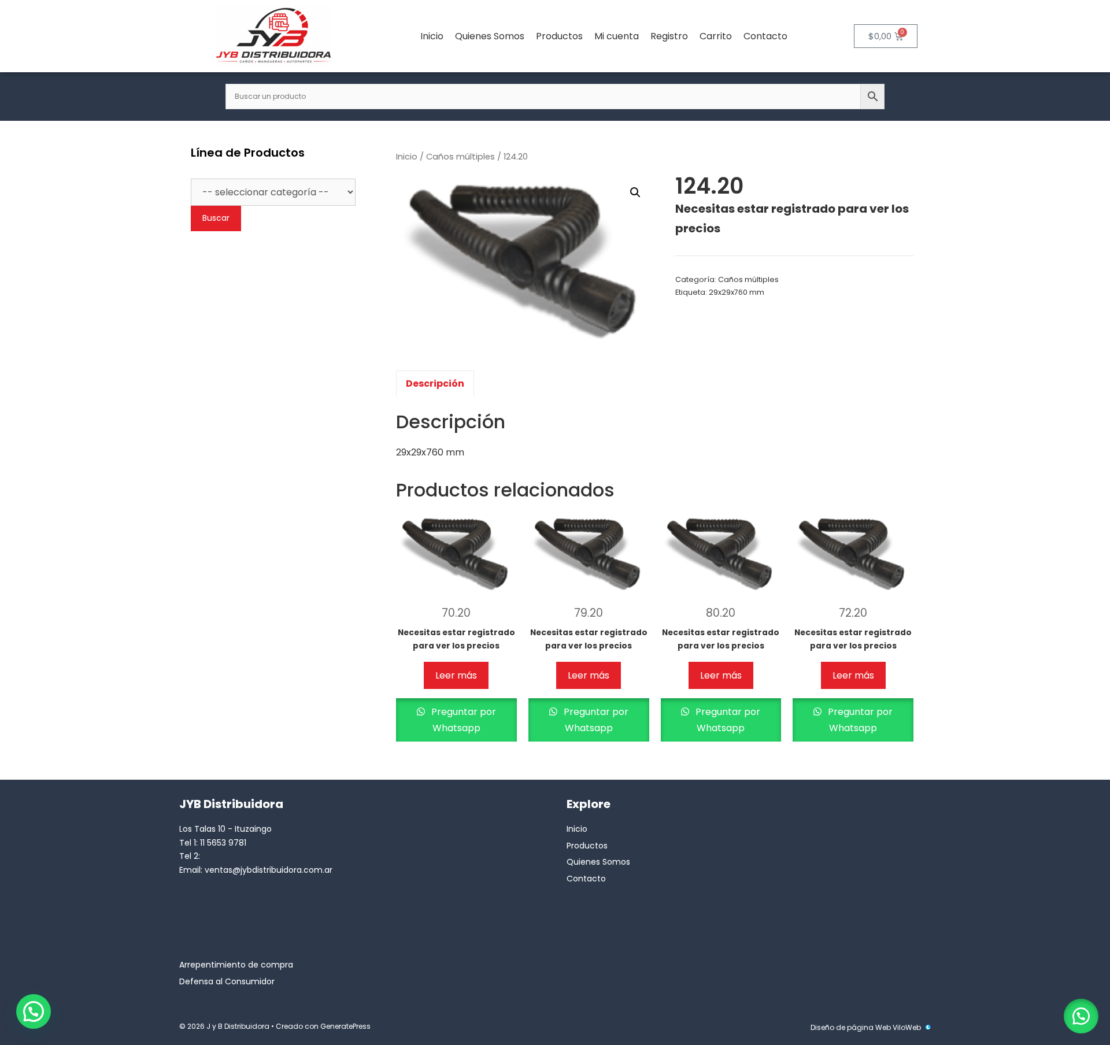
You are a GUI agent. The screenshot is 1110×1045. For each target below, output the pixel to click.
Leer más (456, 675)
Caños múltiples (460, 156)
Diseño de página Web (851, 1027)
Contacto (765, 36)
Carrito (716, 36)
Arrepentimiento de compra (236, 964)
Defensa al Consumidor (227, 981)
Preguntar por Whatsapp (462, 719)
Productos (559, 36)
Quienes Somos (489, 36)
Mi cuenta (616, 36)
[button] (635, 192)
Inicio (431, 36)
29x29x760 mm (736, 292)
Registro (669, 36)
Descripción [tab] (435, 383)
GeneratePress (345, 1026)
